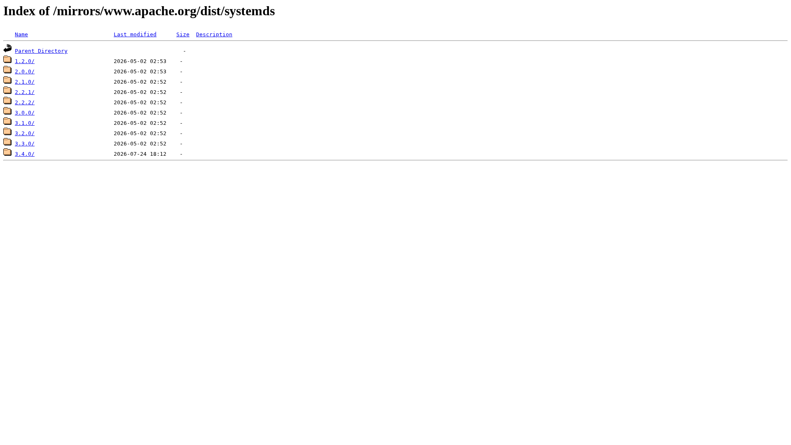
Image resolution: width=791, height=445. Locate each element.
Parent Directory (41, 51)
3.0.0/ (25, 113)
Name (21, 34)
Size (183, 34)
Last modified (135, 34)
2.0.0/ (25, 71)
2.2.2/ (25, 102)
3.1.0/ (25, 123)
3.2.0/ (25, 133)
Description (214, 34)
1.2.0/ (25, 61)
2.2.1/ (25, 92)
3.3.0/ (25, 144)
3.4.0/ (25, 154)
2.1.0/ (25, 82)
